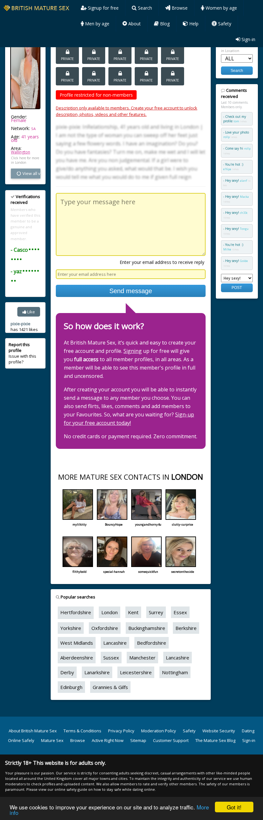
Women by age (220, 8)
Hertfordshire (75, 612)
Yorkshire (70, 628)
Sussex (111, 657)
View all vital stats (30, 173)
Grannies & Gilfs (110, 687)
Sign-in (247, 39)
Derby (67, 672)
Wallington (20, 152)
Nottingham (175, 672)
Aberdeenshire (76, 657)
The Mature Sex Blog (215, 740)
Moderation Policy (158, 731)
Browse (179, 8)
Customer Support (171, 740)
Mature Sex (52, 740)
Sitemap (138, 740)
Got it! (234, 807)
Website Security (218, 731)
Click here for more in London (25, 160)
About (134, 24)
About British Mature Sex (33, 731)
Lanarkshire (97, 672)
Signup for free (103, 8)
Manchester (142, 657)
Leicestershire (136, 672)
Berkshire (186, 628)
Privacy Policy (121, 731)
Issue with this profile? (22, 353)
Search (144, 8)
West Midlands (76, 643)
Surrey (156, 612)
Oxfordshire (104, 628)
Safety (224, 24)
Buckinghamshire (146, 628)
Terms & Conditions (82, 731)
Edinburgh (71, 687)
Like (30, 312)
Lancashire (115, 643)
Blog (164, 24)
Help (193, 24)
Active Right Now (107, 740)
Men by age (96, 24)
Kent (133, 612)
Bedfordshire (151, 643)
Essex (180, 612)
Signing (132, 350)
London (109, 612)
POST (237, 287)
